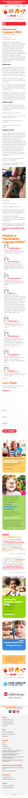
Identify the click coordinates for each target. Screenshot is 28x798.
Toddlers (4, 744)
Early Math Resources (7, 777)
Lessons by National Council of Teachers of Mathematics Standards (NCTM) (12, 751)
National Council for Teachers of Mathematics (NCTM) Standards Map (12, 757)
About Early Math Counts (8, 719)
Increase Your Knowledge (8, 785)
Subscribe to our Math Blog (8, 734)
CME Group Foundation (7, 721)
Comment (6, 391)
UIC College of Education (8, 723)
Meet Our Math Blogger (7, 732)
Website (4, 423)
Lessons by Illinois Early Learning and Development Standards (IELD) (10, 754)
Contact (19, 6)
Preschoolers (5, 746)
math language (17, 223)
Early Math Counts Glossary (8, 779)
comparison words (9, 223)
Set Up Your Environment (8, 787)
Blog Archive (5, 736)
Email (4, 417)
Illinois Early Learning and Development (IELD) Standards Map (12, 760)
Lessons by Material (6, 748)
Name (4, 410)
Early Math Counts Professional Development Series (12, 768)
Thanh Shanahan (19, 225)
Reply (5, 256)
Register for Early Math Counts (9, 770)
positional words (11, 225)
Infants (3, 742)
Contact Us (4, 725)
